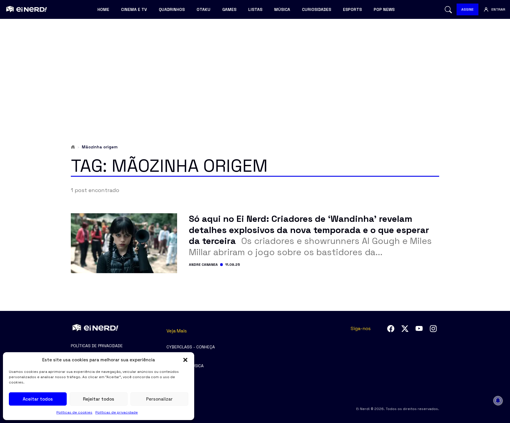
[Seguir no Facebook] (391, 329)
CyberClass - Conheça (190, 347)
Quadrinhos (172, 9)
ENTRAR (498, 9)
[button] (185, 360)
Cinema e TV (134, 9)
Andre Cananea (203, 264)
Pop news (384, 9)
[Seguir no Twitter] (405, 329)
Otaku (203, 9)
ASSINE (467, 9)
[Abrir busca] (448, 9)
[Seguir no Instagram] (433, 329)
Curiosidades (316, 9)
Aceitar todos (38, 399)
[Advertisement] (255, 69)
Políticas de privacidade (116, 412)
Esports (352, 9)
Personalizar (159, 399)
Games (229, 9)
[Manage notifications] (498, 400)
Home (103, 9)
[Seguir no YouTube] (419, 329)
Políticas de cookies (74, 412)
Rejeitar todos (98, 399)
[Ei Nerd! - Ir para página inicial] (26, 9)
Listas (255, 9)
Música (282, 9)
